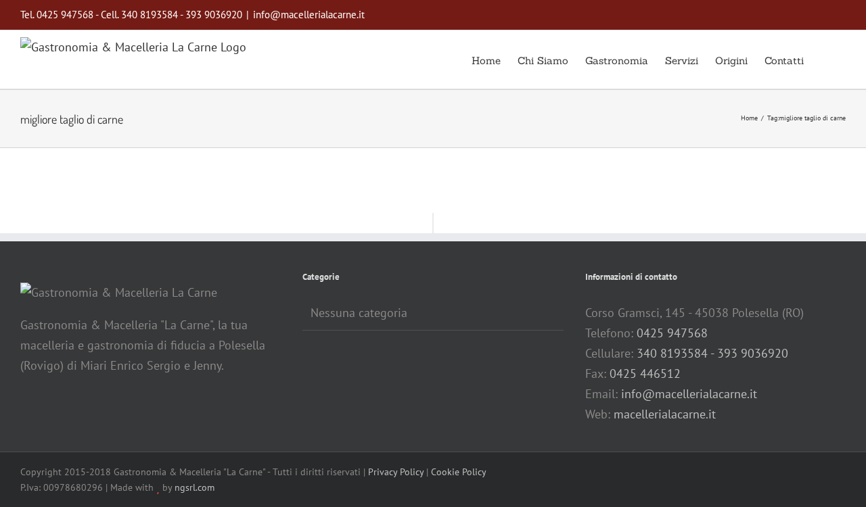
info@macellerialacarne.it (309, 14)
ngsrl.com (194, 487)
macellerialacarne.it (665, 414)
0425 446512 (645, 373)
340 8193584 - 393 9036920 (712, 353)
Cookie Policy (458, 472)
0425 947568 (672, 333)
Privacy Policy (396, 472)
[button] (825, 59)
